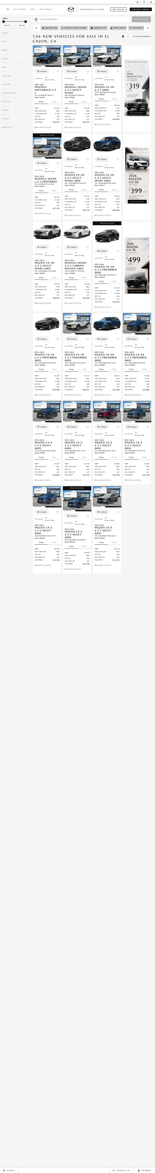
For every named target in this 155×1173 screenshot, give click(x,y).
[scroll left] (36, 28)
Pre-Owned (46, 9)
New (33, 9)
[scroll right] (147, 28)
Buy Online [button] (118, 9)
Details (54, 102)
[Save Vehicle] (58, 72)
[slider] (3, 21)
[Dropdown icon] (137, 2)
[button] (151, 2)
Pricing (41, 102)
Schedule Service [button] (141, 9)
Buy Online (20, 9)
